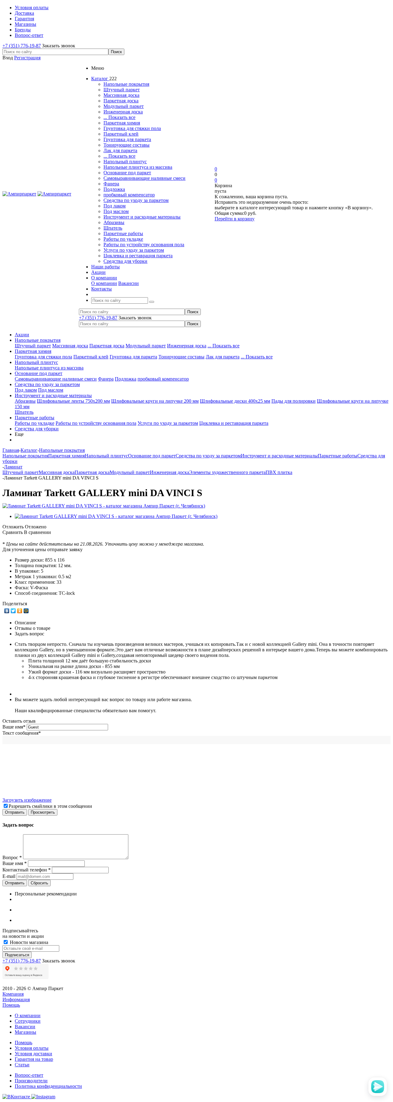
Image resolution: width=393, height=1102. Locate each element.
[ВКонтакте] (7, 611)
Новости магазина (28, 942)
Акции (22, 334)
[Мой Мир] (26, 611)
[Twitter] (13, 611)
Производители (31, 1080)
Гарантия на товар (34, 1059)
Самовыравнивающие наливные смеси (144, 178)
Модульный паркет (123, 106)
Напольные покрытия (126, 84)
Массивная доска (121, 95)
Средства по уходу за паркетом (136, 200)
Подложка (114, 189)
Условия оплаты (32, 1048)
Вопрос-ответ (29, 1075)
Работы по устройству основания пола (143, 244)
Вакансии (128, 283)
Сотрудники (28, 1021)
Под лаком (114, 205)
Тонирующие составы (126, 145)
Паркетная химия (121, 122)
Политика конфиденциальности (48, 1086)
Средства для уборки (125, 261)
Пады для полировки (293, 401)
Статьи (22, 1064)
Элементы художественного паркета (227, 472)
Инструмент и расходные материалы (142, 216)
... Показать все (119, 117)
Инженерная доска (123, 111)
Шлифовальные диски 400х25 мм (235, 401)
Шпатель (112, 228)
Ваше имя (13, 726)
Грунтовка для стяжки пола (132, 128)
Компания (13, 994)
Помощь (11, 1005)
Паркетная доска (120, 100)
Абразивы (113, 222)
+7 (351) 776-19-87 (21, 45)
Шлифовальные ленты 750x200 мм (73, 401)
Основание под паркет (127, 172)
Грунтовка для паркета (127, 139)
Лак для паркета (120, 150)
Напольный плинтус (125, 161)
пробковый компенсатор (129, 194)
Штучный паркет (121, 89)
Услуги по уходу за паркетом (133, 250)
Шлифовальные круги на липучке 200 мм (155, 401)
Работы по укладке (123, 239)
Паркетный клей (120, 133)
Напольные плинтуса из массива (137, 167)
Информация (16, 999)
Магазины (25, 1032)
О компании (104, 283)
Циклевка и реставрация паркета (138, 255)
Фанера (111, 183)
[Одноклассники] (20, 611)
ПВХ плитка (279, 472)
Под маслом (116, 211)
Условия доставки (33, 1053)
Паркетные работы (123, 233)
